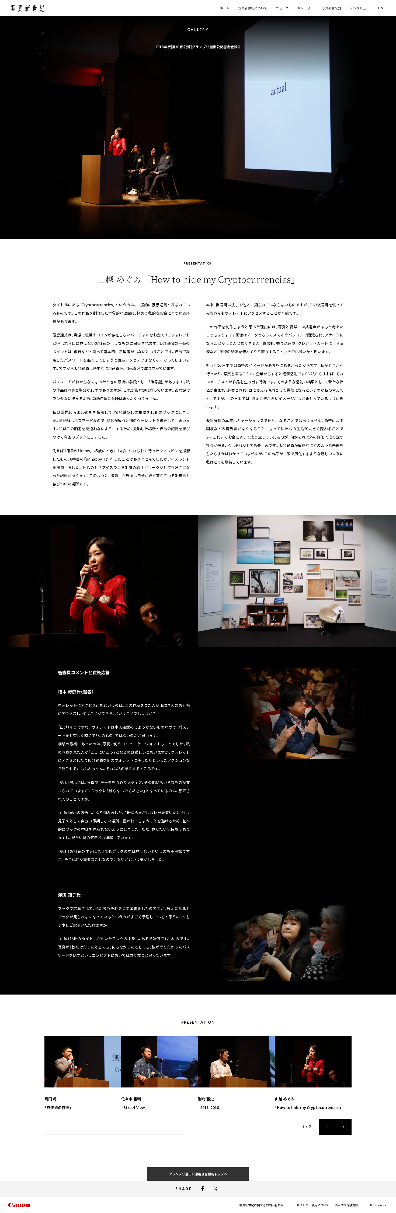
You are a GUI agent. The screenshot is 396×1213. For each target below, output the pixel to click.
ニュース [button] (282, 8)
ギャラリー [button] (305, 8)
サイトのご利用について (313, 1205)
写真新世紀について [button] (252, 8)
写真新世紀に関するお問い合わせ (261, 1205)
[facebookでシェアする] (202, 1189)
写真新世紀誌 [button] (331, 8)
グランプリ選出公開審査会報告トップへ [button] (198, 1174)
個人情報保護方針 (346, 1205)
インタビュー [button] (359, 8)
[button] (381, 8)
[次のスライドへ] (343, 1127)
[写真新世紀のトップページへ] (27, 8)
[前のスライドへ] (327, 1127)
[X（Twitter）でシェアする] (215, 1189)
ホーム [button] (225, 8)
